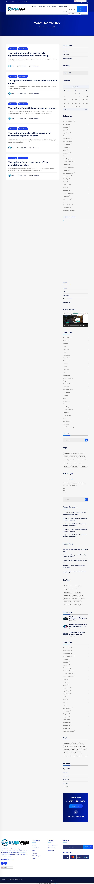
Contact (65, 12)
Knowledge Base (67, 58)
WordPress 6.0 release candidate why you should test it (74, 566)
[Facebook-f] (2, 863)
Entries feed (66, 295)
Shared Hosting (22, 48)
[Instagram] (5, 863)
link (72, 479)
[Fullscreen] (86, 325)
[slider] (74, 325)
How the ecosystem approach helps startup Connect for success (74, 555)
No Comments (35, 66)
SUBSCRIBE (88, 847)
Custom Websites (68, 161)
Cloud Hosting (13, 48)
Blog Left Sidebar (69, 121)
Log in (64, 291)
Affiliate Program (63, 6)
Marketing (66, 459)
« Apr (65, 109)
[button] (76, 320)
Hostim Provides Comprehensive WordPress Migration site (74, 571)
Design (65, 130)
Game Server (73, 456)
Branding (66, 127)
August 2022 (66, 769)
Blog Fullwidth (67, 141)
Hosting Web (42, 6)
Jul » (86, 109)
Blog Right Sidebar (69, 173)
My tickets (65, 51)
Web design (67, 138)
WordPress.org (66, 302)
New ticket (66, 54)
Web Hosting (83, 466)
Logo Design (67, 133)
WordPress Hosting (69, 210)
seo (71, 463)
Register (65, 288)
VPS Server (66, 466)
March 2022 (66, 776)
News (65, 202)
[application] (75, 320)
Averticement (67, 124)
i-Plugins (56, 883)
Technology (67, 207)
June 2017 (65, 787)
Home (41, 27)
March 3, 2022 (23, 66)
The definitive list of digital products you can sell (75, 561)
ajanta (66, 518)
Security (66, 463)
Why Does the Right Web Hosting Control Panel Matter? (75, 550)
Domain (34, 6)
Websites (54, 6)
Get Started (81, 9)
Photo (65, 136)
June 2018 (65, 783)
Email (48, 6)
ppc (78, 459)
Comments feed (67, 299)
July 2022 (65, 772)
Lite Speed (82, 456)
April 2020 (66, 779)
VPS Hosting (51, 850)
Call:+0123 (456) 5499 (75, 817)
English (72, 13)
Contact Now (75, 806)
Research (84, 459)
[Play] (65, 325)
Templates (66, 164)
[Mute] (84, 325)
